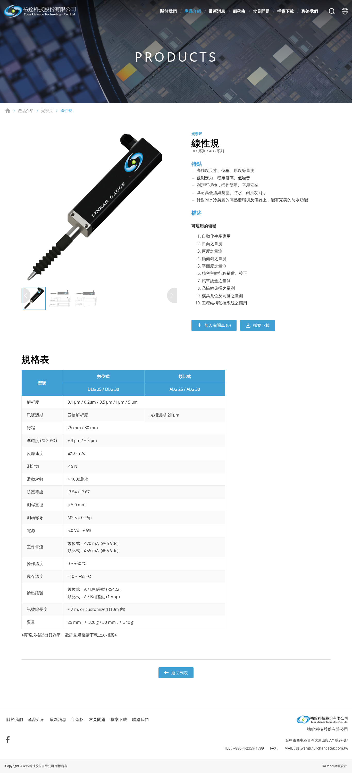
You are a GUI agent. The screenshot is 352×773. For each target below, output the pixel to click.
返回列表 (179, 673)
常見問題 (261, 11)
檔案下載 (285, 11)
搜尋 (332, 11)
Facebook (8, 740)
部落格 (239, 11)
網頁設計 (340, 766)
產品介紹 (193, 11)
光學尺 (47, 111)
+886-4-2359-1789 (248, 748)
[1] (98, 207)
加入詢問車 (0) (217, 325)
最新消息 (217, 11)
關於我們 (168, 11)
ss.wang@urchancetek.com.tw (322, 748)
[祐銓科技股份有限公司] (40, 11)
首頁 (7, 110)
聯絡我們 (309, 11)
